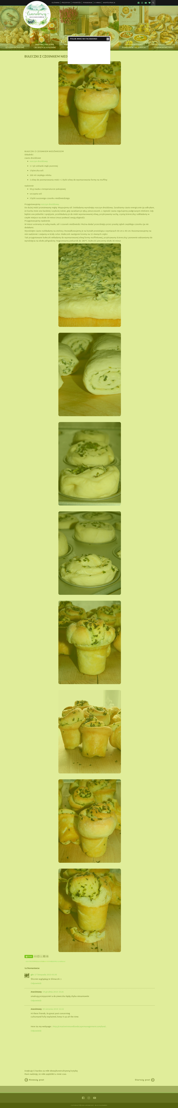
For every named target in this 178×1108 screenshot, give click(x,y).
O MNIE (97, 2)
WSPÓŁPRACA (109, 2)
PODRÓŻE (77, 2)
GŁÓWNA (56, 2)
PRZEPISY (66, 2)
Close (108, 39)
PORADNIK (87, 2)
